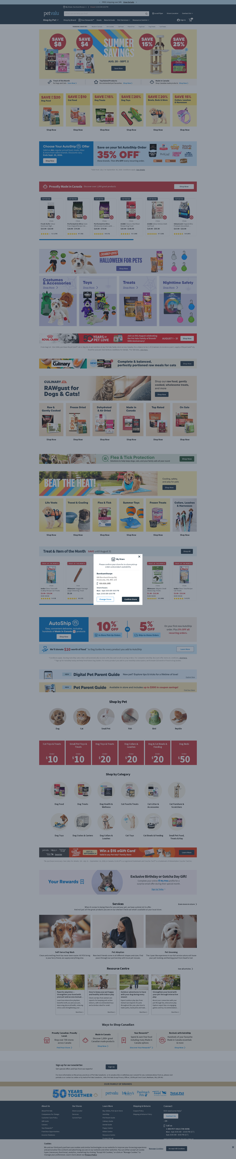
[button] (139, 557)
